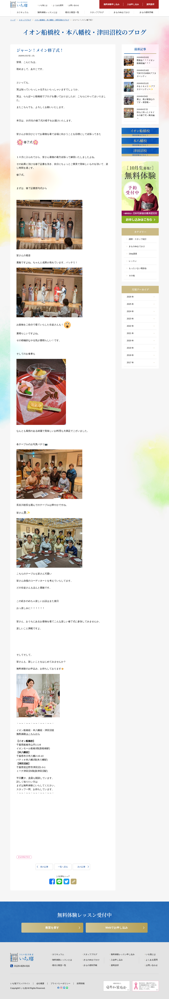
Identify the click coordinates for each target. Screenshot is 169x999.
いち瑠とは (43, 5)
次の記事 (81, 867)
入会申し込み (133, 4)
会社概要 (40, 983)
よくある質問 (58, 5)
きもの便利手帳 (146, 12)
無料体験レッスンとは (47, 12)
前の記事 (44, 867)
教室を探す (52, 927)
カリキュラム (23, 12)
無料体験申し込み (112, 4)
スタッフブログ (97, 12)
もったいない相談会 (138, 268)
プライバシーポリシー (60, 983)
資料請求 (150, 4)
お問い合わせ (74, 5)
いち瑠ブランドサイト (20, 983)
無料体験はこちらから (28, 734)
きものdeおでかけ (122, 12)
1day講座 (133, 254)
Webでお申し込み (116, 927)
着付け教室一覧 (72, 12)
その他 (132, 276)
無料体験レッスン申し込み (123, 954)
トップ (12, 20)
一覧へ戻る (63, 867)
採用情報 (81, 983)
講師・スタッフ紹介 (138, 239)
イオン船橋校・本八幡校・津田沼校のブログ (52, 20)
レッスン (133, 261)
